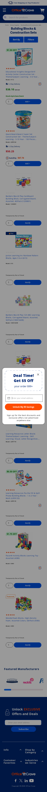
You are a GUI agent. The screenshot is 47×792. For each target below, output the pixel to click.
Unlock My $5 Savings (23, 407)
